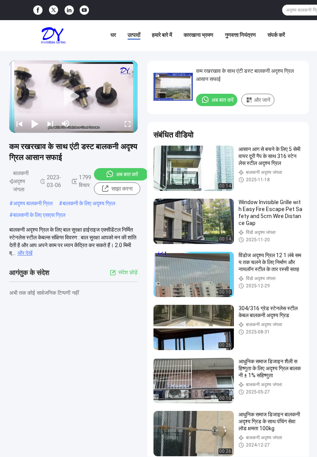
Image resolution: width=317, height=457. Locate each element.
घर (113, 35)
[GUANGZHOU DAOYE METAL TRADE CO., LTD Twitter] (53, 10)
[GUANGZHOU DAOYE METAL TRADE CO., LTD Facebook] (38, 10)
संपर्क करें (276, 35)
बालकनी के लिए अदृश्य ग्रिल (89, 203)
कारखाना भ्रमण (198, 35)
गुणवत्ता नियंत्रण (240, 35)
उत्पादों (134, 35)
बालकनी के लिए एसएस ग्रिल (39, 215)
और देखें (24, 253)
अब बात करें (127, 174)
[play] (73, 96)
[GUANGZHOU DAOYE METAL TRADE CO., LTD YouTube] (84, 10)
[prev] (19, 123)
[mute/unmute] (65, 123)
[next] (50, 123)
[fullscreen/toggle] (127, 123)
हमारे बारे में (162, 35)
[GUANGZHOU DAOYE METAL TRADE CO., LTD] (53, 35)
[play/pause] (35, 123)
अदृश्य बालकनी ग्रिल (33, 203)
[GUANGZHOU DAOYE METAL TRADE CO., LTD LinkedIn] (69, 10)
